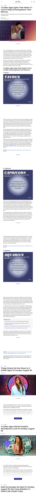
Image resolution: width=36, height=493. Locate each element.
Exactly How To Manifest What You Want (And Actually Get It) (17, 326)
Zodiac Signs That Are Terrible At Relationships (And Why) (17, 321)
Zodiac (5, 5)
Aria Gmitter (3, 433)
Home (2, 5)
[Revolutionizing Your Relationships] (18, 2)
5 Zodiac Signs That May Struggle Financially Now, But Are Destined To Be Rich (17, 324)
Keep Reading (18, 418)
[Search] (31, 2)
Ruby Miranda (3, 17)
